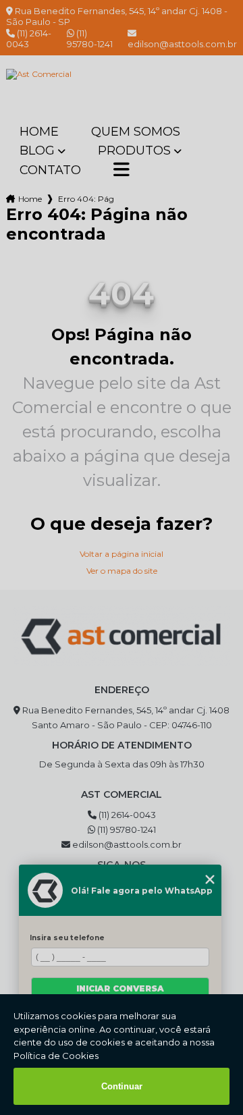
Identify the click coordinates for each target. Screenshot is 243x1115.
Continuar (121, 1086)
